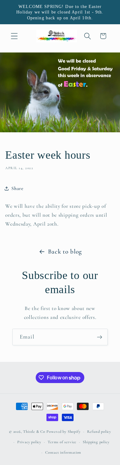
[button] (14, 36)
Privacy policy (29, 442)
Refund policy (99, 431)
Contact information (63, 452)
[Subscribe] (99, 337)
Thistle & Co (34, 431)
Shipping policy (96, 442)
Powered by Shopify (63, 431)
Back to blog (65, 251)
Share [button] (17, 188)
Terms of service (62, 442)
